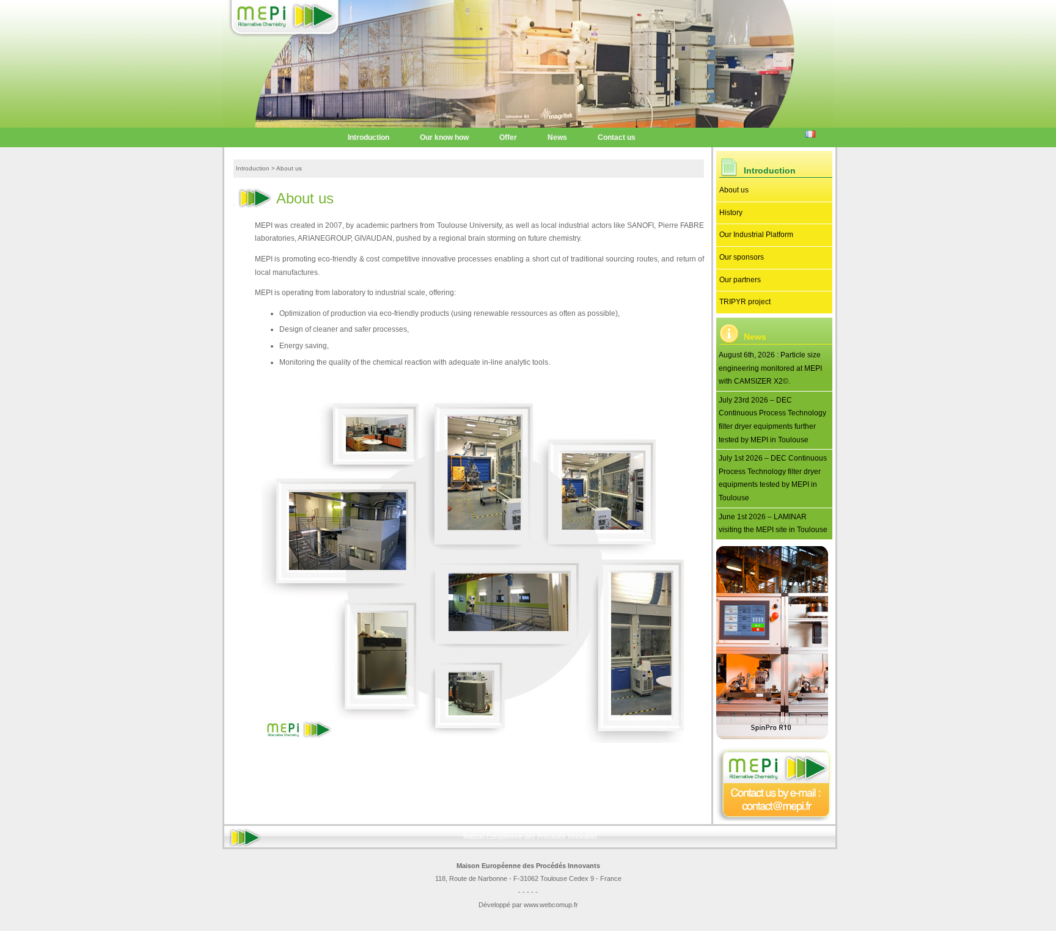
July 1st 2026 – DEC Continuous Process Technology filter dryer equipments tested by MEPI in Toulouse (773, 478)
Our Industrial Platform (756, 234)
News (557, 137)
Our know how (444, 137)
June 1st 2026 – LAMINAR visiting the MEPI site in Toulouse (773, 524)
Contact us (617, 137)
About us (734, 190)
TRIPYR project (745, 302)
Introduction (368, 137)
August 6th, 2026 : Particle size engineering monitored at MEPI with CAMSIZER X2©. (770, 368)
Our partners (740, 280)
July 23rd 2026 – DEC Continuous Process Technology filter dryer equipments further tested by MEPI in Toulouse (772, 420)
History (731, 212)
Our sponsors (741, 257)
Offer (508, 137)
